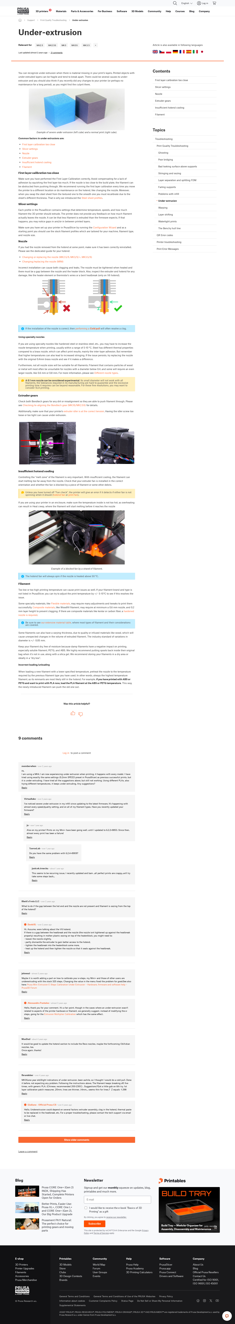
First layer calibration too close (38, 144)
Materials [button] (61, 11)
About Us (198, 1264)
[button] (155, 51)
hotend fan (59, 494)
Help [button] (168, 11)
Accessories (22, 1275)
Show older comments (76, 1139)
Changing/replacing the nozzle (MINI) (42, 261)
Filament (27, 166)
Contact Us (199, 1275)
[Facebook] (198, 1300)
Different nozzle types (106, 372)
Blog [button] (191, 11)
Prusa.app (165, 1268)
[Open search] (175, 3)
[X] (210, 1300)
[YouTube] (217, 1300)
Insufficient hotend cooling (36, 162)
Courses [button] (180, 11)
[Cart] (214, 3)
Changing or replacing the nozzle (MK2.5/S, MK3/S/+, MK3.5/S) (57, 257)
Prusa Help (132, 1264)
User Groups (100, 1272)
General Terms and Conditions (74, 1296)
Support (31, 20)
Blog (195, 1268)
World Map (99, 1264)
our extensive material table (56, 622)
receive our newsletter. (116, 1217)
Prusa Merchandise (26, 1279)
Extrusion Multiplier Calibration (60, 1014)
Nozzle (25, 153)
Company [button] (204, 11)
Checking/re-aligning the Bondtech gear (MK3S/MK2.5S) (54, 405)
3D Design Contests (70, 1275)
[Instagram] (204, 1300)
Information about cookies (72, 1300)
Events (96, 1275)
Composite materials (44, 607)
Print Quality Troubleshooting (53, 20)
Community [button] (154, 11)
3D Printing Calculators (139, 1272)
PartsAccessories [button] (82, 11)
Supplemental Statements (72, 1305)
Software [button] (122, 11)
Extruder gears (30, 157)
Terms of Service (101, 1233)
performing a (87, 328)
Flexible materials (60, 603)
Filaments (20, 1272)
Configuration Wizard (104, 227)
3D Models (65, 1264)
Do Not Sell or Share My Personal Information (159, 1300)
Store (62, 1268)
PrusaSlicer (165, 1264)
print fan (73, 494)
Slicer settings (30, 148)
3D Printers (21, 1264)
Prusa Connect (167, 1272)
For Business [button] (105, 11)
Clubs (62, 1272)
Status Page (127, 1300)
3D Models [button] (137, 11)
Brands (63, 1279)
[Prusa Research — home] (23, 11)
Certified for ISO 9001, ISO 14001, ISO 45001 (206, 1281)
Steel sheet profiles (92, 197)
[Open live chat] (227, 1316)
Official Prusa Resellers (206, 1272)
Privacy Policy (166, 1296)
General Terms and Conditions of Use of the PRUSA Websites (124, 1296)
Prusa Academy (135, 1268)
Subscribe (94, 1223)
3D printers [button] (43, 11)
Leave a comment (27, 1151)
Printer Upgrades (24, 1268)
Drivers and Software (171, 1275)
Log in (66, 752)
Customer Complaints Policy (103, 1300)
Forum (96, 1268)
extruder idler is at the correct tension (84, 411)
